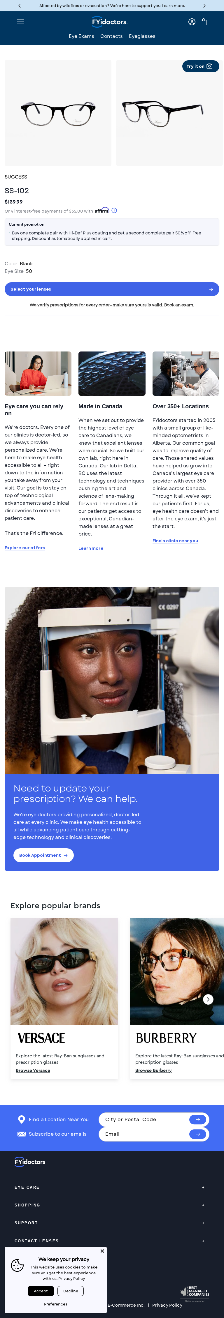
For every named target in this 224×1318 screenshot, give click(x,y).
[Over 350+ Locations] (186, 373)
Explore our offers (25, 547)
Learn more (91, 548)
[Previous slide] (15, 999)
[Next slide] (208, 999)
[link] (112, 999)
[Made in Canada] (111, 373)
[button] (204, 5)
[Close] (102, 1251)
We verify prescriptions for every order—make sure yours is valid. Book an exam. (112, 305)
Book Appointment (40, 855)
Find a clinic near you (175, 540)
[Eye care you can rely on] (38, 373)
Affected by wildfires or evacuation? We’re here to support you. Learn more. (112, 5)
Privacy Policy (167, 1305)
